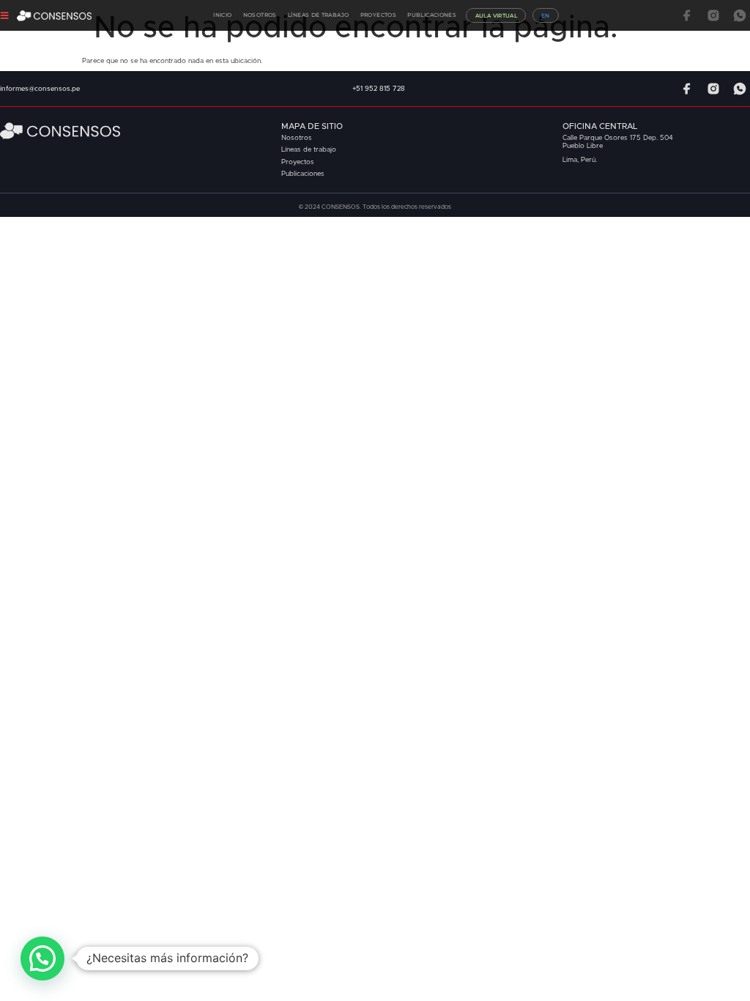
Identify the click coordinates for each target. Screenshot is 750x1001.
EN (545, 15)
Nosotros (260, 15)
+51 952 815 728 (378, 89)
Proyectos (378, 15)
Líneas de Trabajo (318, 15)
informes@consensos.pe (40, 89)
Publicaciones (431, 15)
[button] (42, 958)
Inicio (222, 15)
